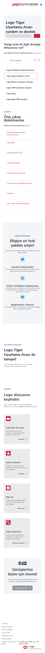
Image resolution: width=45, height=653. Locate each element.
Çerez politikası (6, 639)
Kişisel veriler (6, 633)
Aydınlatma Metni (7, 636)
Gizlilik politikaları (7, 630)
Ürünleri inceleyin (18, 543)
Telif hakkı (5, 624)
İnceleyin (21, 439)
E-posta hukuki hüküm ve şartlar (10, 643)
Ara (36, 36)
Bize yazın (20, 508)
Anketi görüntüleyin (20, 588)
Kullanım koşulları (7, 627)
